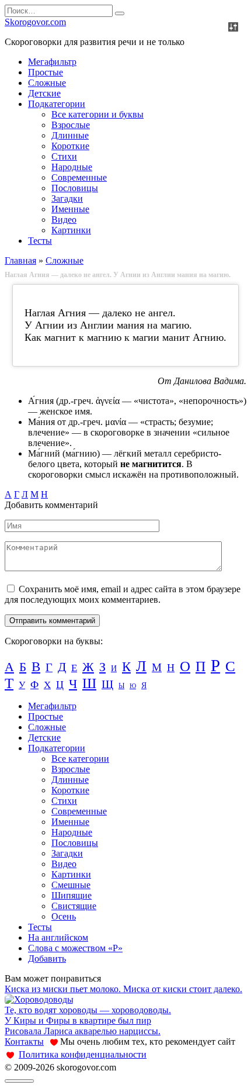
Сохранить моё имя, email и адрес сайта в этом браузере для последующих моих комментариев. (122, 594)
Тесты (40, 241)
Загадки (67, 198)
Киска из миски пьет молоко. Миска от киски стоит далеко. (123, 989)
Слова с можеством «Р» (75, 948)
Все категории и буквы (97, 114)
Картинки (71, 230)
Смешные (70, 885)
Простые (45, 72)
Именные (70, 209)
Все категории (80, 759)
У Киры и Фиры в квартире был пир (78, 1020)
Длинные (70, 135)
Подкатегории (56, 104)
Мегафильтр (52, 62)
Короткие (70, 146)
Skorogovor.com (35, 22)
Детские (44, 93)
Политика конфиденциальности (83, 1054)
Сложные (47, 83)
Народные (71, 167)
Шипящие (71, 895)
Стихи (64, 156)
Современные (79, 177)
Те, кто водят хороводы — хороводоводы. (88, 1010)
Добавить (47, 958)
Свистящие (73, 906)
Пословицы (74, 188)
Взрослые (70, 125)
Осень (63, 916)
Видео (63, 219)
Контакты (24, 1041)
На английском (58, 937)
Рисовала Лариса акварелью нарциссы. (83, 1031)
